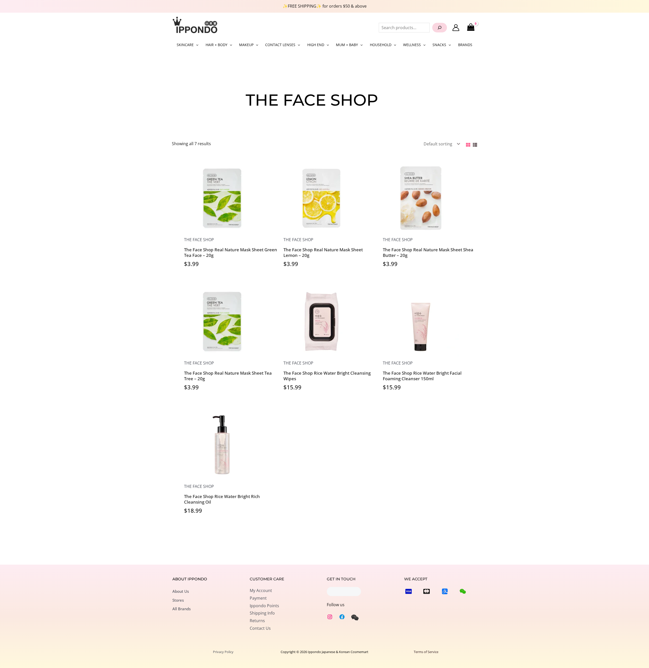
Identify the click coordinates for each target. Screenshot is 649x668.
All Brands (181, 608)
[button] (196, 45)
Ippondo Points (264, 605)
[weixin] (355, 617)
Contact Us (260, 628)
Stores (178, 600)
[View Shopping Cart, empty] (471, 27)
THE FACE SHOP (199, 239)
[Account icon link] (456, 27)
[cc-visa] (408, 591)
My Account (261, 590)
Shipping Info (262, 613)
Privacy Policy (223, 652)
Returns (257, 620)
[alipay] (444, 591)
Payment (258, 598)
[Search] (439, 27)
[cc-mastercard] (426, 591)
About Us (180, 591)
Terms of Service (426, 652)
